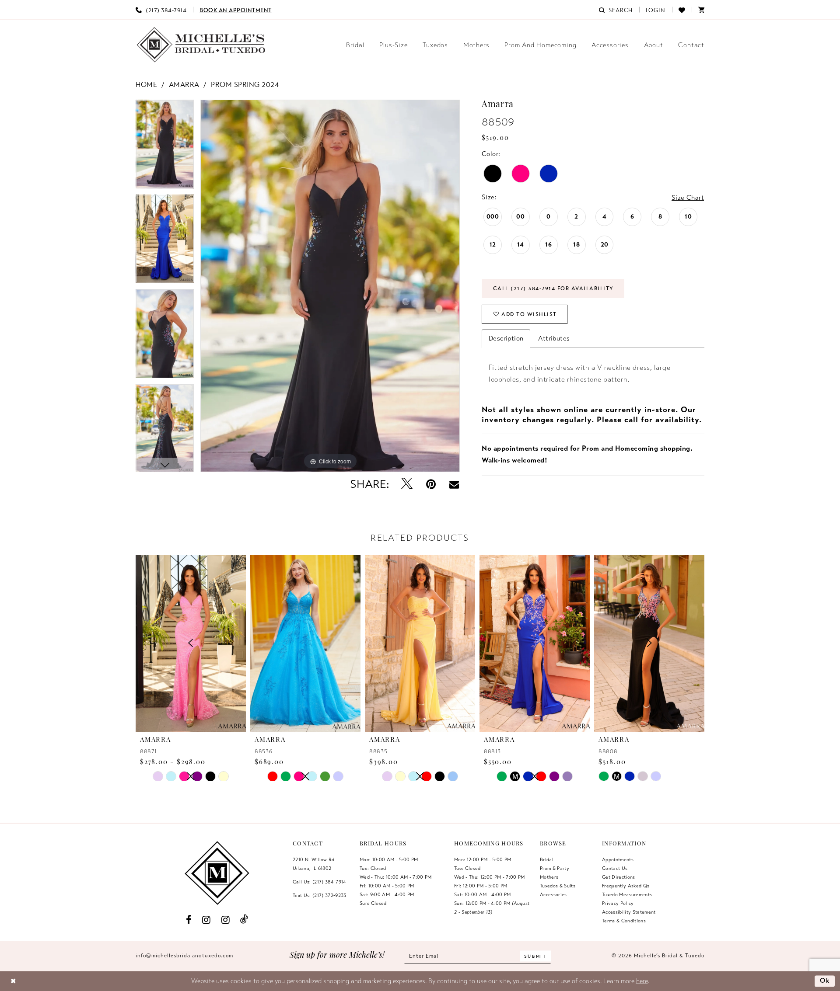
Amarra (184, 84)
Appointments (618, 859)
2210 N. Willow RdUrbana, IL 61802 (314, 863)
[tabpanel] (165, 147)
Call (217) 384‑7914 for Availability (553, 288)
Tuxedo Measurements (627, 894)
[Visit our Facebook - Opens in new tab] (188, 919)
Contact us (614, 868)
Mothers (549, 877)
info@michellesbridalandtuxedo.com (184, 955)
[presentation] (305, 643)
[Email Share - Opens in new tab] (454, 484)
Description (506, 338)
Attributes (554, 338)
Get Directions (618, 877)
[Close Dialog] (13, 981)
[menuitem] (161, 9)
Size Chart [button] (688, 198)
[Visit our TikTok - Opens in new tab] (244, 919)
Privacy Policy (618, 903)
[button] (655, 9)
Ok (825, 980)
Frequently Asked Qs (625, 886)
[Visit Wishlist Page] (682, 9)
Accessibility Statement (629, 912)
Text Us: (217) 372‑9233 (319, 895)
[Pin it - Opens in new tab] (431, 484)
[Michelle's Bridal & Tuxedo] (201, 44)
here (642, 981)
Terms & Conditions (624, 921)
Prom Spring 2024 (245, 84)
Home (146, 84)
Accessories (553, 894)
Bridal (546, 859)
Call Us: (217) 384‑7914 (319, 882)
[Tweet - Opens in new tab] (407, 484)
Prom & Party (554, 868)
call (631, 419)
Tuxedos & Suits (557, 886)
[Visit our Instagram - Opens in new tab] (206, 919)
